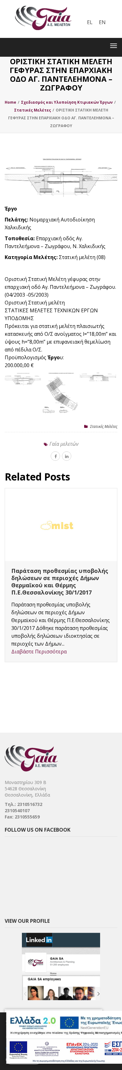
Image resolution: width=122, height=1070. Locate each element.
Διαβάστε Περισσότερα (39, 651)
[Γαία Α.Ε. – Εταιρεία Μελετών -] (43, 4)
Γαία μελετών (64, 443)
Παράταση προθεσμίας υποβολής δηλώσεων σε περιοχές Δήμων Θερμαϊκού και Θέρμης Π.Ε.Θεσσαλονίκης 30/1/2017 (59, 581)
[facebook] (55, 456)
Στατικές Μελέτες (103, 426)
